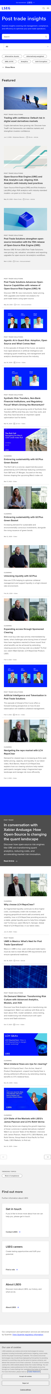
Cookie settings (25, 1390)
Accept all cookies (25, 1376)
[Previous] (3, 1157)
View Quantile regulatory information (27, 1334)
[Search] (44, 8)
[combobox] (22, 36)
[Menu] (48, 8)
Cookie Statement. (34, 1372)
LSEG (29, 2)
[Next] (47, 1157)
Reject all (25, 1383)
